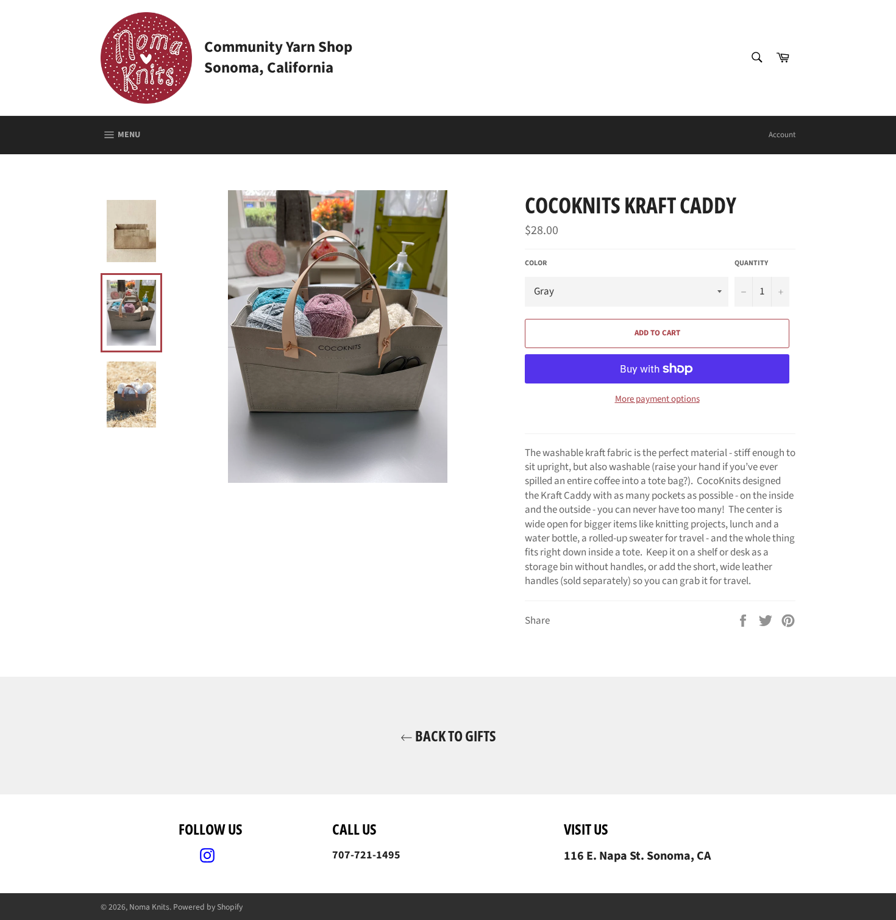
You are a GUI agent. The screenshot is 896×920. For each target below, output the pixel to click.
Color (536, 263)
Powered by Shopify (208, 907)
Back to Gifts (454, 736)
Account (782, 134)
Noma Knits (149, 907)
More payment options (657, 399)
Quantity (751, 263)
